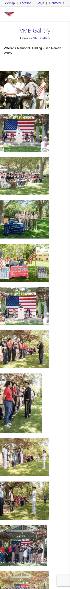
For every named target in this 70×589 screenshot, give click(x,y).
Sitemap (9, 3)
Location (25, 3)
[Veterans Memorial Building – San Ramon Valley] (9, 14)
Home (24, 38)
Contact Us (56, 3)
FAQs (40, 3)
